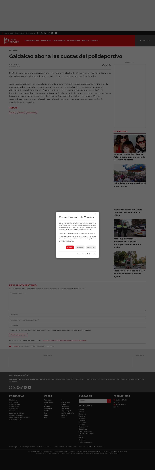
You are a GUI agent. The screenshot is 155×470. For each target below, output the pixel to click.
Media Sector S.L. (90, 254)
